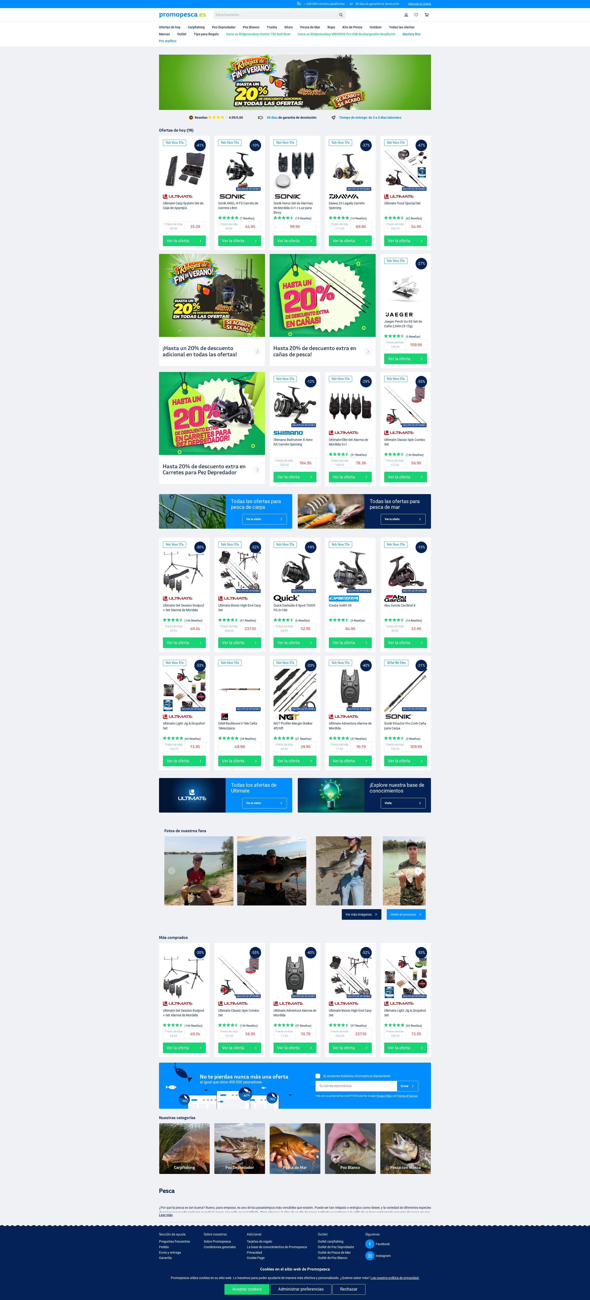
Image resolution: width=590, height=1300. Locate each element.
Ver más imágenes (358, 914)
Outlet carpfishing (330, 1241)
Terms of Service (408, 1095)
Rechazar (348, 1289)
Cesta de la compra (427, 15)
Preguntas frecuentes (174, 1241)
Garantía (165, 1258)
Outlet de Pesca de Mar (334, 1252)
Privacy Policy (384, 1095)
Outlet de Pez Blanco (332, 1258)
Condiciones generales (220, 1247)
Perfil (406, 15)
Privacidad (254, 1252)
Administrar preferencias (301, 1289)
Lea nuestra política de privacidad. (395, 1278)
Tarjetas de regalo (259, 1241)
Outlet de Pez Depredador (336, 1247)
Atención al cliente (419, 4)
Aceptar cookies (247, 1289)
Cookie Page (256, 1258)
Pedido (164, 1247)
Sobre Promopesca (217, 1241)
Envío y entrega (170, 1252)
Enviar (404, 1086)
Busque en (342, 15)
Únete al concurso (403, 914)
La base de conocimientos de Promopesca (277, 1247)
